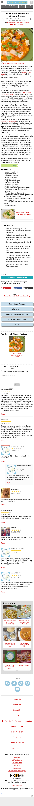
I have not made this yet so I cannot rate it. (16, 371)
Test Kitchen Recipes (17, 304)
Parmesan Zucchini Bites (17, 278)
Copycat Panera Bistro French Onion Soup (17, 296)
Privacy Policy (17, 732)
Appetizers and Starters (17, 319)
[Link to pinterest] (20, 683)
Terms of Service (17, 743)
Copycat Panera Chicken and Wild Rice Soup (24, 622)
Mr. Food (17, 765)
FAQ (17, 715)
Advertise (17, 705)
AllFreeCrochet (17, 760)
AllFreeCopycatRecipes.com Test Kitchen (18, 22)
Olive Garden (17, 309)
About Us (17, 699)
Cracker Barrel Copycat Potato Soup (10, 667)
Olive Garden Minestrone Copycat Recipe (17, 355)
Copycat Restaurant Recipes (17, 314)
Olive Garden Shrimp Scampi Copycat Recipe (23, 213)
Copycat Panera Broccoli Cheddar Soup (10, 644)
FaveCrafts (17, 757)
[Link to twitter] (14, 683)
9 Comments (21, 24)
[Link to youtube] (17, 689)
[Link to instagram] (27, 683)
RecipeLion (17, 768)
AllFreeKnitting (17, 763)
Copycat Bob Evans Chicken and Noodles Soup (10, 622)
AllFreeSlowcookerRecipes (17, 771)
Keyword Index (17, 726)
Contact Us (17, 710)
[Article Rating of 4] (13, 24)
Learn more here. (17, 785)
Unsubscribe (17, 748)
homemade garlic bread (8, 121)
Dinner (17, 324)
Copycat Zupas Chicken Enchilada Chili (24, 644)
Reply (3, 414)
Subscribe (17, 737)
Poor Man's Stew (24, 665)
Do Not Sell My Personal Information (17, 721)
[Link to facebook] (7, 683)
